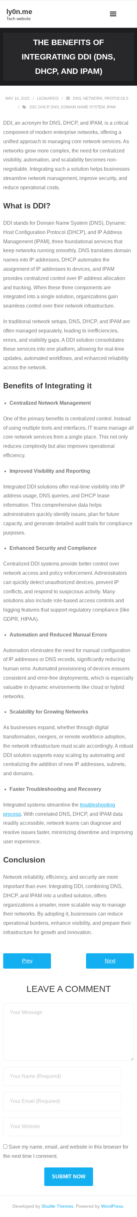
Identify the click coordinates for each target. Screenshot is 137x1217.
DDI (33, 107)
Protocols (116, 98)
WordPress (112, 1206)
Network (93, 98)
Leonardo (48, 98)
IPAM (111, 107)
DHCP (43, 107)
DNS (77, 98)
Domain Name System (83, 107)
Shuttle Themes (57, 1206)
